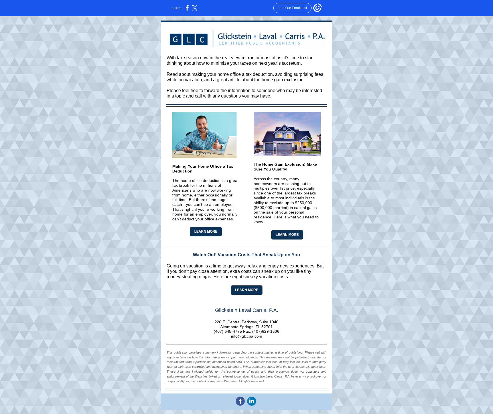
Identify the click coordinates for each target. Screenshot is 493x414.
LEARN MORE (205, 232)
